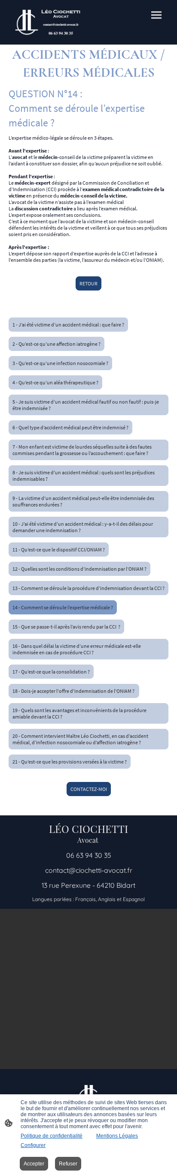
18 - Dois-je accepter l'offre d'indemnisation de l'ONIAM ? (73, 691)
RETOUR (88, 283)
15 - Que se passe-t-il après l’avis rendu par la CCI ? (66, 626)
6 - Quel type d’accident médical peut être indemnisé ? (70, 427)
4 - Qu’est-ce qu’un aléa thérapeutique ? (55, 382)
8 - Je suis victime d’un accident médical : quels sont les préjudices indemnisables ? (83, 475)
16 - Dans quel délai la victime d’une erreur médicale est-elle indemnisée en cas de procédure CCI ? (76, 649)
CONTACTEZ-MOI (88, 789)
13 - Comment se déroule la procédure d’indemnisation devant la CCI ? (88, 588)
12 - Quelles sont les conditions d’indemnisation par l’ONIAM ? (79, 569)
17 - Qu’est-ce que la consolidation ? (51, 671)
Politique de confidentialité (51, 1136)
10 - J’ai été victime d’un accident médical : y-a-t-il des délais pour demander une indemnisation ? (82, 527)
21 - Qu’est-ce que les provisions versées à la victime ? (69, 761)
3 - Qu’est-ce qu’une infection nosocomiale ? (60, 363)
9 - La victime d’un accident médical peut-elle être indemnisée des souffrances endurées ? (83, 501)
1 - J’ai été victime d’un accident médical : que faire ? (68, 324)
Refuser (68, 1164)
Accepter (34, 1164)
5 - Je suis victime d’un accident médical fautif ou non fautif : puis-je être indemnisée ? (85, 404)
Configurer (33, 1145)
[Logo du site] (48, 22)
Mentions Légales (117, 1136)
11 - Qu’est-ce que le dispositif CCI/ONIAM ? (58, 549)
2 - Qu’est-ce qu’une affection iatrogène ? (56, 344)
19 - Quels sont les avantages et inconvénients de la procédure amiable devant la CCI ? (79, 713)
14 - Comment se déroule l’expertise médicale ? (62, 607)
